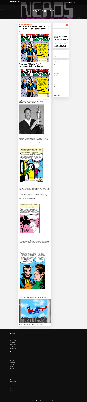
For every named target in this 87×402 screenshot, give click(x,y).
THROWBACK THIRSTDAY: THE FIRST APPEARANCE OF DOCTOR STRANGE (45, 13)
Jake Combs (56, 75)
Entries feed (12, 390)
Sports (55, 82)
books (23, 24)
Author (21, 24)
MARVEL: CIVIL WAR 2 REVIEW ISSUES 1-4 (60, 43)
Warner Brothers (57, 95)
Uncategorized (56, 88)
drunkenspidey (29, 31)
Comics (26, 24)
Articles (74, 2)
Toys (54, 84)
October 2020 (12, 346)
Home (70, 2)
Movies (55, 77)
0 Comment (35, 31)
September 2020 (13, 348)
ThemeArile (55, 400)
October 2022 (12, 338)
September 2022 (13, 340)
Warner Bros (56, 93)
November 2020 (13, 344)
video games (56, 90)
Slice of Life (56, 79)
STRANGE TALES (46, 98)
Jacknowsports (56, 73)
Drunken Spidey (30, 24)
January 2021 (12, 342)
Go (66, 25)
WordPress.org (12, 394)
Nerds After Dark (15, 1)
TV (54, 86)
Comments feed (13, 392)
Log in (11, 388)
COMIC (39, 98)
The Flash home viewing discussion (60, 34)
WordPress (42, 400)
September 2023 (13, 336)
